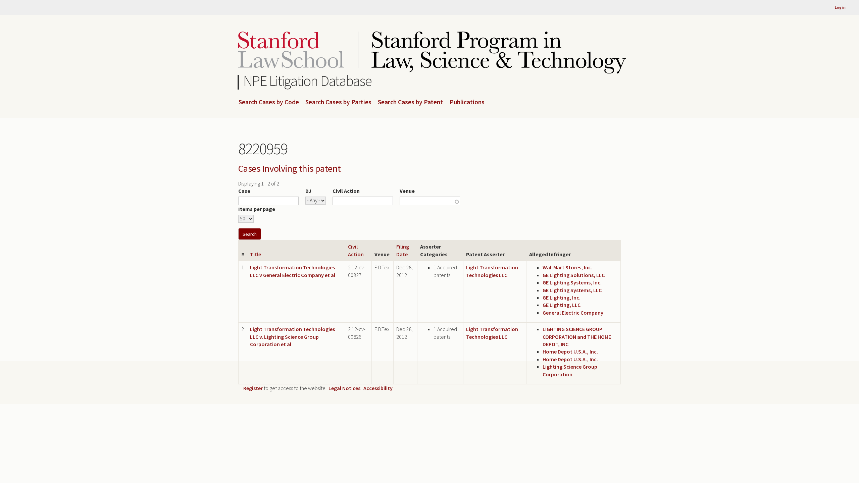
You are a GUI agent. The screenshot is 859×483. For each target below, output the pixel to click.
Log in (840, 7)
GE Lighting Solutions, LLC (574, 275)
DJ (308, 190)
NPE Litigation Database (307, 80)
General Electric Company (573, 312)
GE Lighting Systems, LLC (572, 290)
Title (255, 254)
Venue (407, 190)
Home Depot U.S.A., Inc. (570, 351)
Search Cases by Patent (410, 102)
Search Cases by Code (269, 102)
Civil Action (346, 190)
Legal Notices (344, 388)
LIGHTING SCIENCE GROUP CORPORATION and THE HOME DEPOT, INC (577, 336)
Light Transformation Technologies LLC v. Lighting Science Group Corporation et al (292, 336)
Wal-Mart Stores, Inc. (567, 267)
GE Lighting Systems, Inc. (572, 282)
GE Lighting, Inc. (561, 297)
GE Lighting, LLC (561, 305)
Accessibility (378, 388)
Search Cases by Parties (338, 102)
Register (253, 388)
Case (244, 190)
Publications (467, 102)
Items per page (256, 209)
